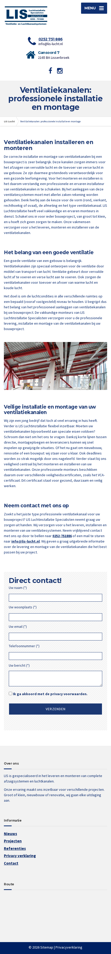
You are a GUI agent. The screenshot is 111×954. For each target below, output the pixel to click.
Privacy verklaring (20, 855)
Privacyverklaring (69, 947)
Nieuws (10, 833)
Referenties (15, 848)
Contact (11, 863)
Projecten (13, 840)
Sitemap (46, 947)
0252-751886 (62, 535)
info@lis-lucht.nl (25, 541)
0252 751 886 (50, 39)
